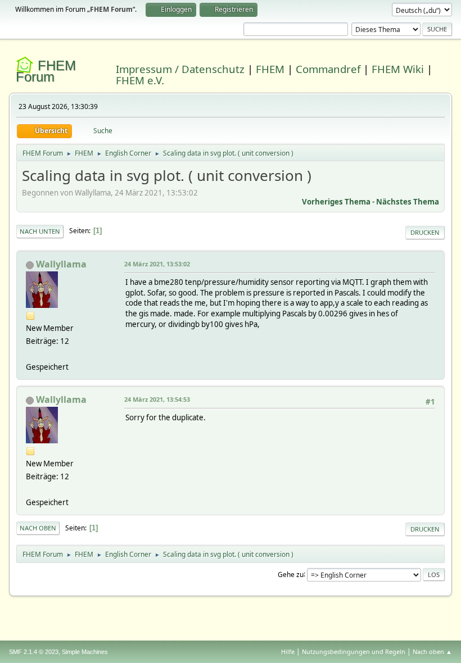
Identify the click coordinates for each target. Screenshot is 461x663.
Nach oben (38, 528)
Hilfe (288, 651)
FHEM (270, 69)
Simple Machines (85, 651)
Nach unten (40, 231)
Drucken (425, 232)
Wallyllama (61, 264)
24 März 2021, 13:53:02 (157, 264)
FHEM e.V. (140, 80)
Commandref (328, 69)
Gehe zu (291, 574)
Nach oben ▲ (432, 651)
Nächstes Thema (407, 202)
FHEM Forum (46, 71)
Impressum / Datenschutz (180, 69)
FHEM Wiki (398, 69)
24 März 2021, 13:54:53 (157, 399)
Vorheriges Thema (336, 202)
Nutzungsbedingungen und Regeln (353, 651)
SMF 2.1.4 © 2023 (33, 651)
